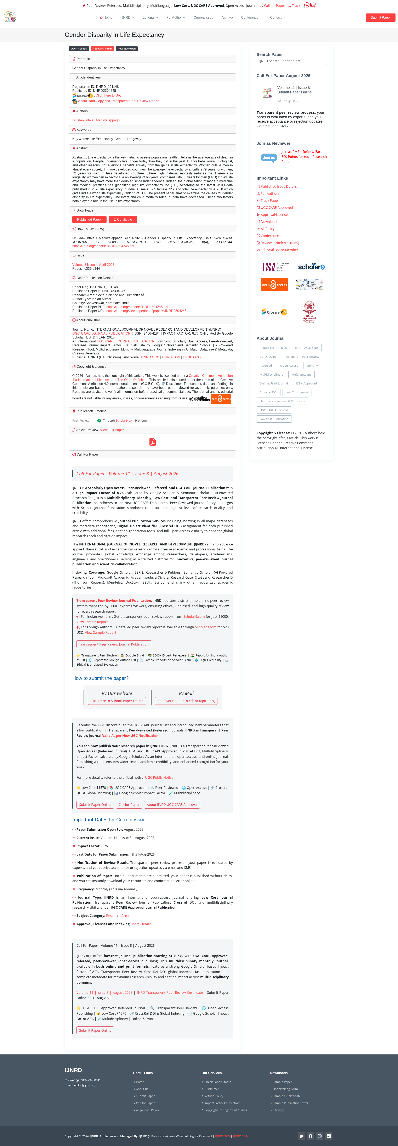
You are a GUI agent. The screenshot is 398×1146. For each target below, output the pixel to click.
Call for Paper (274, 5)
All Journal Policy (147, 1110)
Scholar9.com (125, 420)
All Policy (267, 228)
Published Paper (89, 219)
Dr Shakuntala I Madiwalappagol (96, 120)
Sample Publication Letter (290, 1103)
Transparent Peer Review (301, 357)
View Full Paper (111, 430)
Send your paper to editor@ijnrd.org (186, 701)
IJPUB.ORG (192, 357)
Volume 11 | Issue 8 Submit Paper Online (294, 90)
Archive (227, 17)
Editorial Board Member (279, 250)
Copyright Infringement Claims (225, 1110)
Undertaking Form (285, 1089)
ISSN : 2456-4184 (306, 348)
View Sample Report (92, 622)
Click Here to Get (108, 95)
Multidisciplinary (271, 374)
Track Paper (269, 200)
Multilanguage (301, 374)
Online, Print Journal (274, 383)
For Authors (269, 193)
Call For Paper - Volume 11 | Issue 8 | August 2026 (127, 473)
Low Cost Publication (274, 419)
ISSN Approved (306, 383)
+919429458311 (90, 1080)
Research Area (117, 915)
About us (142, 1089)
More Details (141, 924)
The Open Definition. (133, 380)
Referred (266, 365)
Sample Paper (282, 1082)
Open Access (289, 365)
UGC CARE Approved (276, 207)
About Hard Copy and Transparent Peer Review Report (118, 101)
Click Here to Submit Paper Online (116, 701)
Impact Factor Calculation (222, 1103)
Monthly (312, 365)
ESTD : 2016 (268, 357)
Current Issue (203, 17)
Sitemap (278, 1110)
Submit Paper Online (95, 804)
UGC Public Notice (159, 777)
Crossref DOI (268, 392)
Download (268, 221)
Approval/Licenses (274, 214)
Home (140, 1082)
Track (295, 5)
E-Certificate (123, 219)
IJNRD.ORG (150, 357)
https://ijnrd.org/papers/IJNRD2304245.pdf (103, 246)
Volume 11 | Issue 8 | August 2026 (104, 992)
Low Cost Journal (297, 392)
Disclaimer (211, 1089)
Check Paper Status (217, 1082)
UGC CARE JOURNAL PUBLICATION (101, 333)
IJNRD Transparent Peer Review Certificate (169, 992)
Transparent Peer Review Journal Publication (114, 644)
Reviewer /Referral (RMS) (279, 243)
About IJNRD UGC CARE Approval (172, 804)
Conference (269, 235)
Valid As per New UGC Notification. (131, 735)
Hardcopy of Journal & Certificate (282, 401)
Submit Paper (381, 17)
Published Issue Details (278, 186)
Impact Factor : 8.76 (273, 348)
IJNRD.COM (171, 357)
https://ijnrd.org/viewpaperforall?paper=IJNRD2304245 (146, 311)
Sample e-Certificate (287, 1096)
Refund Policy (213, 1096)
